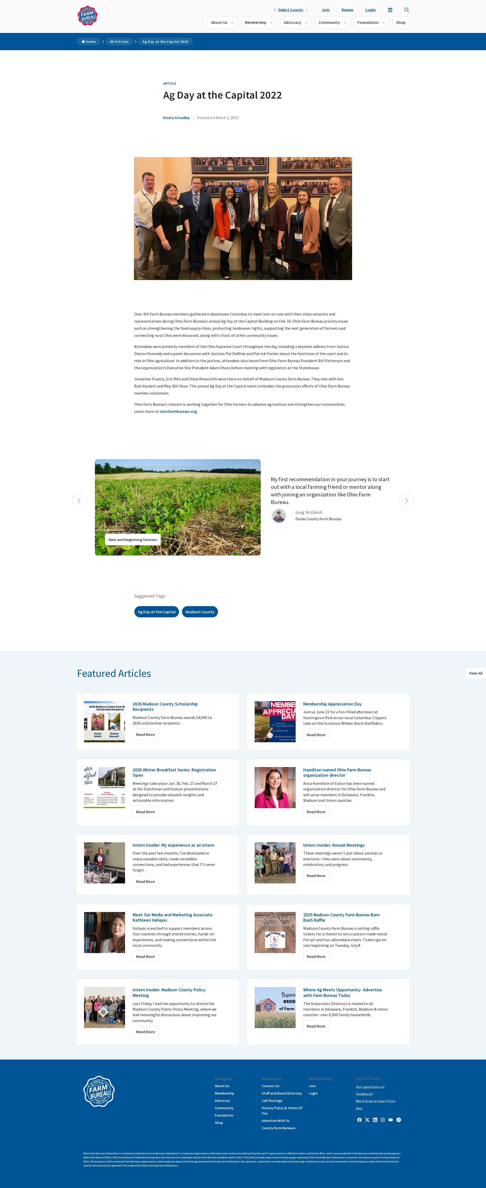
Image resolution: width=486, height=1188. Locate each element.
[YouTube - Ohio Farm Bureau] (391, 1119)
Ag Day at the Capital (156, 611)
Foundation (368, 22)
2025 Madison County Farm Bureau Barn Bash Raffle (341, 917)
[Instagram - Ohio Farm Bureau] (383, 1119)
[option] (243, 507)
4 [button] (88, 560)
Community (329, 22)
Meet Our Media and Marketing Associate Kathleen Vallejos (172, 917)
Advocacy (292, 22)
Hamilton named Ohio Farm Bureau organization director (337, 772)
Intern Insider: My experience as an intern (173, 845)
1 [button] (73, 560)
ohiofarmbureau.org (178, 411)
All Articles (119, 41)
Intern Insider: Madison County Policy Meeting (169, 992)
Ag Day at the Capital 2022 (165, 41)
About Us (219, 22)
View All (475, 673)
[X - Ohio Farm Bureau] (367, 1119)
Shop (401, 22)
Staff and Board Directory (282, 1093)
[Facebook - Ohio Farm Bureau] (359, 1119)
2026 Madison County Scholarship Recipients (165, 706)
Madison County (200, 611)
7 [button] (103, 560)
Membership (255, 22)
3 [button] (83, 560)
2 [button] (78, 560)
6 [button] (98, 560)
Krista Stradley (176, 117)
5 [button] (93, 560)
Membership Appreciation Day (332, 704)
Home (91, 41)
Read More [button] (145, 734)
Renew (347, 9)
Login (371, 9)
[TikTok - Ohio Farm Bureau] (398, 1119)
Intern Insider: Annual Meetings (334, 845)
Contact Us (270, 1086)
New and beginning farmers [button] (133, 539)
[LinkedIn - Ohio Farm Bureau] (375, 1119)
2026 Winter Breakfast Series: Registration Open (174, 772)
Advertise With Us (276, 1120)
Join (326, 9)
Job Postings (272, 1100)
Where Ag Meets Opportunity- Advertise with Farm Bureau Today (342, 992)
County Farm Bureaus (278, 1128)
